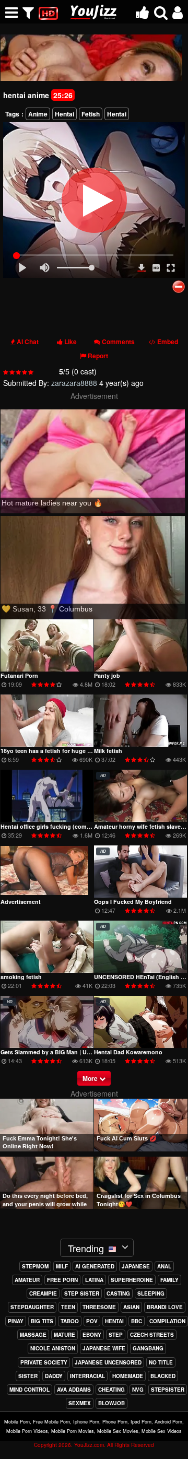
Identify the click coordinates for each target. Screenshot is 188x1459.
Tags (12, 114)
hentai (114, 1321)
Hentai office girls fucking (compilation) (55, 826)
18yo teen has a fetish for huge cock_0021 (58, 751)
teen (68, 1307)
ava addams (74, 1389)
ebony (92, 1334)
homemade (127, 1376)
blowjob (111, 1403)
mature (64, 1334)
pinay (16, 1321)
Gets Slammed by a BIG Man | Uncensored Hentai (68, 1052)
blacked (162, 1376)
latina (94, 1280)
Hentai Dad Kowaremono (128, 1052)
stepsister (167, 1389)
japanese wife (104, 1348)
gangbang (148, 1348)
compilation (167, 1321)
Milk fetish (108, 751)
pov (92, 1321)
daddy (54, 1376)
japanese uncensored (108, 1362)
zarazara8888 (74, 383)
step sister (81, 1293)
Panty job (107, 675)
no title (161, 1362)
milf (62, 1266)
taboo (70, 1321)
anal (164, 1266)
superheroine (132, 1280)
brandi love (165, 1307)
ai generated (94, 1266)
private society (43, 1362)
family (169, 1280)
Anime (38, 114)
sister (28, 1376)
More (91, 1078)
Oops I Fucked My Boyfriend (133, 901)
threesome (99, 1307)
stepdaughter (32, 1307)
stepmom (35, 1266)
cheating (111, 1389)
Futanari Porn (19, 675)
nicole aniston (52, 1348)
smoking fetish (21, 977)
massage (33, 1334)
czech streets (152, 1334)
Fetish (90, 114)
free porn (62, 1280)
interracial (87, 1376)
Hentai (64, 114)
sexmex (79, 1403)
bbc (136, 1321)
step (116, 1334)
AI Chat (28, 341)
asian (131, 1307)
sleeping (150, 1293)
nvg (138, 1389)
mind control (29, 1389)
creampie (43, 1293)
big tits (42, 1321)
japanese (136, 1266)
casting (118, 1293)
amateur (27, 1280)
